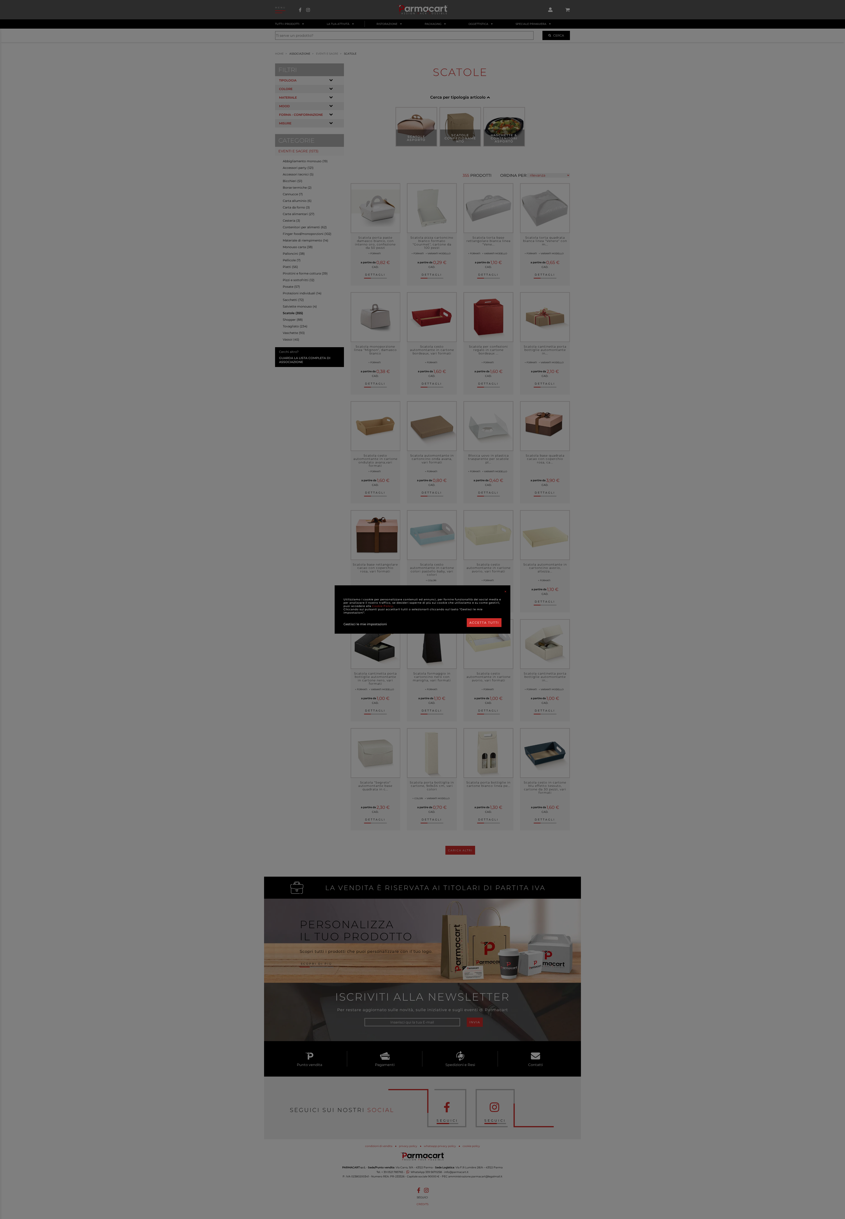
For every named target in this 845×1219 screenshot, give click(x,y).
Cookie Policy (382, 606)
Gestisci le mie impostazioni (365, 624)
